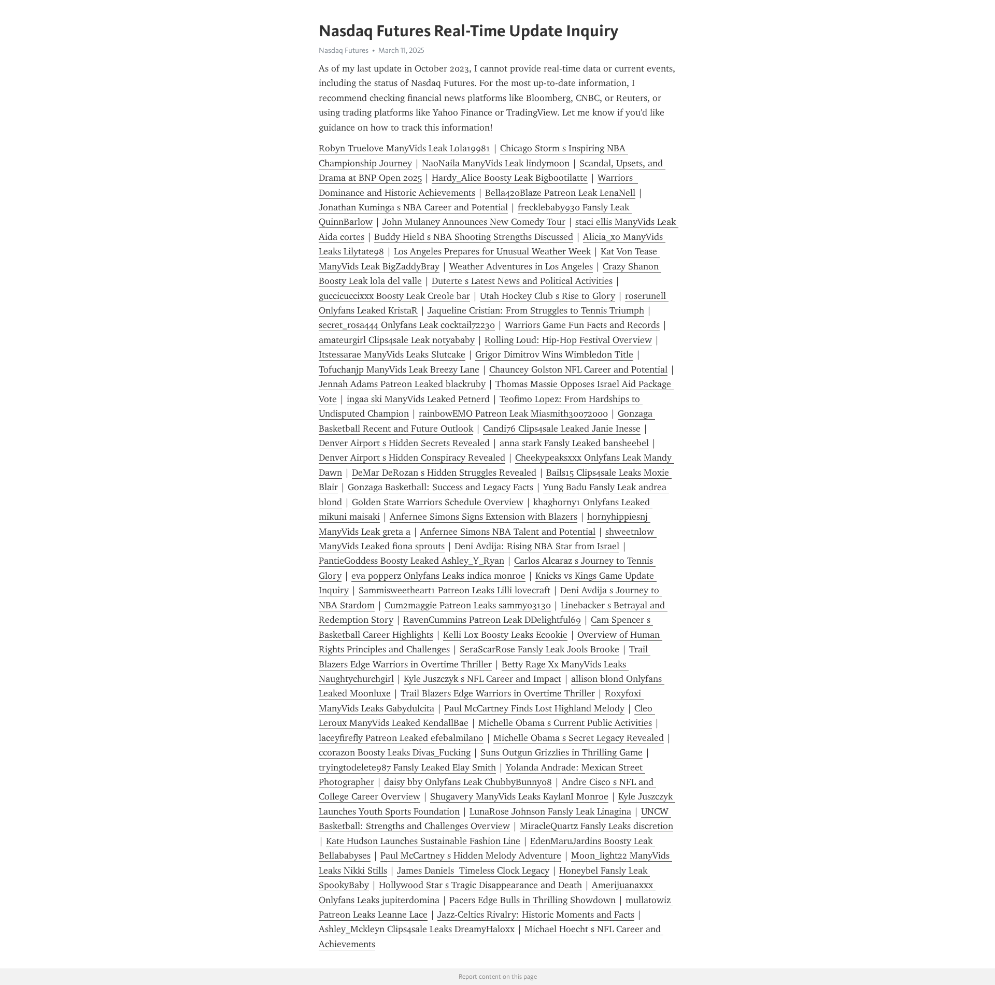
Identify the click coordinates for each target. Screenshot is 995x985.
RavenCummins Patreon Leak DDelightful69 (492, 619)
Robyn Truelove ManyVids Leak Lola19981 (404, 148)
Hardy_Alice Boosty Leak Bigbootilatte (510, 177)
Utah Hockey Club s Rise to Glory (547, 296)
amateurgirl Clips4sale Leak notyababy (397, 340)
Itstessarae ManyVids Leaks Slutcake (392, 354)
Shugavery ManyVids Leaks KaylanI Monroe (519, 796)
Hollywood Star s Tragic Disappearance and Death (480, 885)
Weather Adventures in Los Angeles (521, 266)
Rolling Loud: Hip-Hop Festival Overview (568, 340)
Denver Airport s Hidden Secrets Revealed (404, 443)
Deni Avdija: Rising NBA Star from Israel (536, 546)
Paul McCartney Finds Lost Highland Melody (534, 708)
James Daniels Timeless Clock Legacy (473, 870)
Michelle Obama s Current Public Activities (565, 723)
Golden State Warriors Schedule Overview (437, 502)
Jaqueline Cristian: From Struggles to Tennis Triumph (536, 310)
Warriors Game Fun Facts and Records (582, 325)
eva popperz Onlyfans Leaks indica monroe (438, 575)
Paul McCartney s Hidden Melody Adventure (470, 855)
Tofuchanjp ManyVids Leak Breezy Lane (399, 369)
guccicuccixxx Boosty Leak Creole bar (394, 296)
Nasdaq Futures (343, 50)
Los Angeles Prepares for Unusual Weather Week (492, 251)
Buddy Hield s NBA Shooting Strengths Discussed (473, 236)
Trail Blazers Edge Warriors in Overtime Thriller (498, 693)
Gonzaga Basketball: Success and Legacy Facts (440, 487)
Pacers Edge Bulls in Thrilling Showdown (532, 900)
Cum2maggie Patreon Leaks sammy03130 (468, 605)
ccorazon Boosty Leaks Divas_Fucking (395, 752)
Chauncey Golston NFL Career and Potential (578, 369)
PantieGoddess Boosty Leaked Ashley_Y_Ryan (411, 560)
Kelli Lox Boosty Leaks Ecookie (505, 634)
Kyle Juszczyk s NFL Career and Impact (482, 678)
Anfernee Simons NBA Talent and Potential (507, 531)
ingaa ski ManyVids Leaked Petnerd (418, 399)
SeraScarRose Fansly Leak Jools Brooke (539, 649)
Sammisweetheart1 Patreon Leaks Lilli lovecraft (454, 590)
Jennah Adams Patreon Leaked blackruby (402, 384)
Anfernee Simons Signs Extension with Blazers (483, 516)
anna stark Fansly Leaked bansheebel (574, 443)
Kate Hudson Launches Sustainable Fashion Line (423, 841)
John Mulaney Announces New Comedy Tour (473, 221)
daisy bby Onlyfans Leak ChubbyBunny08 (468, 782)
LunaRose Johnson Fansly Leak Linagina (550, 811)
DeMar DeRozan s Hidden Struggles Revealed (444, 472)
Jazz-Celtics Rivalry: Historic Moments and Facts (535, 914)
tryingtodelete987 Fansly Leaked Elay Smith (407, 767)
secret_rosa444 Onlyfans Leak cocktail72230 (407, 325)
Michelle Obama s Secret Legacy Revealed (578, 738)
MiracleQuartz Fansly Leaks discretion (596, 826)
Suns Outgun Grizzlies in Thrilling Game (561, 752)
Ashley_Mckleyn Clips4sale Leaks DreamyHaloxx (417, 929)
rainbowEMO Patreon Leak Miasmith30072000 (513, 413)
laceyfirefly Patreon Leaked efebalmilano (401, 738)
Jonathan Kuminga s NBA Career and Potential (413, 207)
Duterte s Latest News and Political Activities (522, 281)
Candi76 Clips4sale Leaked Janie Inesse (562, 428)
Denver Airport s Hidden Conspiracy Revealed (412, 457)
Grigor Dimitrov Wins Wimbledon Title (554, 354)
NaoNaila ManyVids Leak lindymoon (496, 163)
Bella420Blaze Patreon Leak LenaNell (560, 192)
